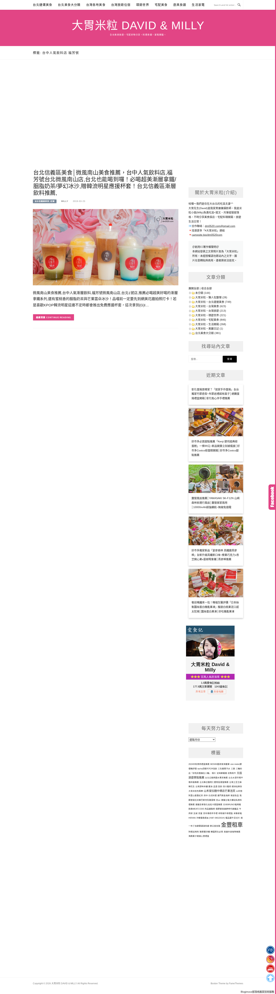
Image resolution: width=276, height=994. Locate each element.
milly (64, 201)
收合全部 (206, 288)
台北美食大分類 (69, 4)
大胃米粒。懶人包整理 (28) (211, 297)
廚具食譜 (179, 4)
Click (272, 497)
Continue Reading (58, 317)
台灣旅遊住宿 (120, 4)
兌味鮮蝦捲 (222, 773)
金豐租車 (232, 825)
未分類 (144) (202, 292)
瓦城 (195, 813)
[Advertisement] (105, 119)
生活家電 (198, 4)
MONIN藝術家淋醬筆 (220, 764)
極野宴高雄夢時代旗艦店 (227, 809)
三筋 (233, 768)
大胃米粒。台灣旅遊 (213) (210, 310)
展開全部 (194, 288)
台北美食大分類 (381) (208, 333)
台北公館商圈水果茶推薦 (216, 777)
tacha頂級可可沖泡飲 (207, 768)
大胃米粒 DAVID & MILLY (138, 25)
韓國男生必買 (217, 832)
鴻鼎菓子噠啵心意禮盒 (199, 836)
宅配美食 (161, 4)
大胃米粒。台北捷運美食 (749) (213, 301)
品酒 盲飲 (217, 786)
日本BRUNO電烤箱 (232, 804)
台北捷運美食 (42, 4)
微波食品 (235, 795)
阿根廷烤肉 (194, 832)
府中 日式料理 (210, 795)
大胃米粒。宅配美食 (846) (210, 319)
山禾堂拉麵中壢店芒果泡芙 (219, 790)
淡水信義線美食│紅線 (45, 201)
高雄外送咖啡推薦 (232, 832)
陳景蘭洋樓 (205, 832)
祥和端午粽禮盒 (225, 813)
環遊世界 (142, 4)
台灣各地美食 (96, 4)
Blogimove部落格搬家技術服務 (257, 991)
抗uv (218, 800)
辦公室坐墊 (215, 826)
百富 (200, 813)
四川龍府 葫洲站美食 (232, 786)
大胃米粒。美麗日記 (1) (209, 328)
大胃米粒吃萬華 (196, 791)
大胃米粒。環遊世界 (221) (210, 315)
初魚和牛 (232, 773)
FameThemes (236, 983)
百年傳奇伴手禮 (210, 813)
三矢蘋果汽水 (224, 768)
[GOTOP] (270, 978)
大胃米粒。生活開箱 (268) (210, 324)
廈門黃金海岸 (223, 795)
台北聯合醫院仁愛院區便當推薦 (214, 782)
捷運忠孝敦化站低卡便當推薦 (208, 804)
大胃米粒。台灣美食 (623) (210, 306)
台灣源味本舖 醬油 (204, 786)
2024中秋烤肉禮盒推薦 (199, 764)
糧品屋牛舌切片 (232, 818)
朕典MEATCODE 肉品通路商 (202, 809)
